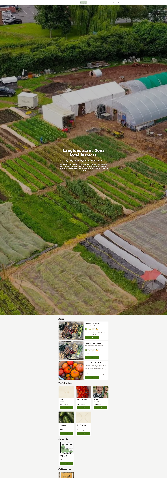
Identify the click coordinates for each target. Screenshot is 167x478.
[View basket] (118, 2)
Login (113, 2)
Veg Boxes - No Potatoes (92, 323)
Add (92, 337)
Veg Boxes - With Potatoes (93, 343)
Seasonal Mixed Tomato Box (93, 363)
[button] (49, 2)
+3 (100, 329)
